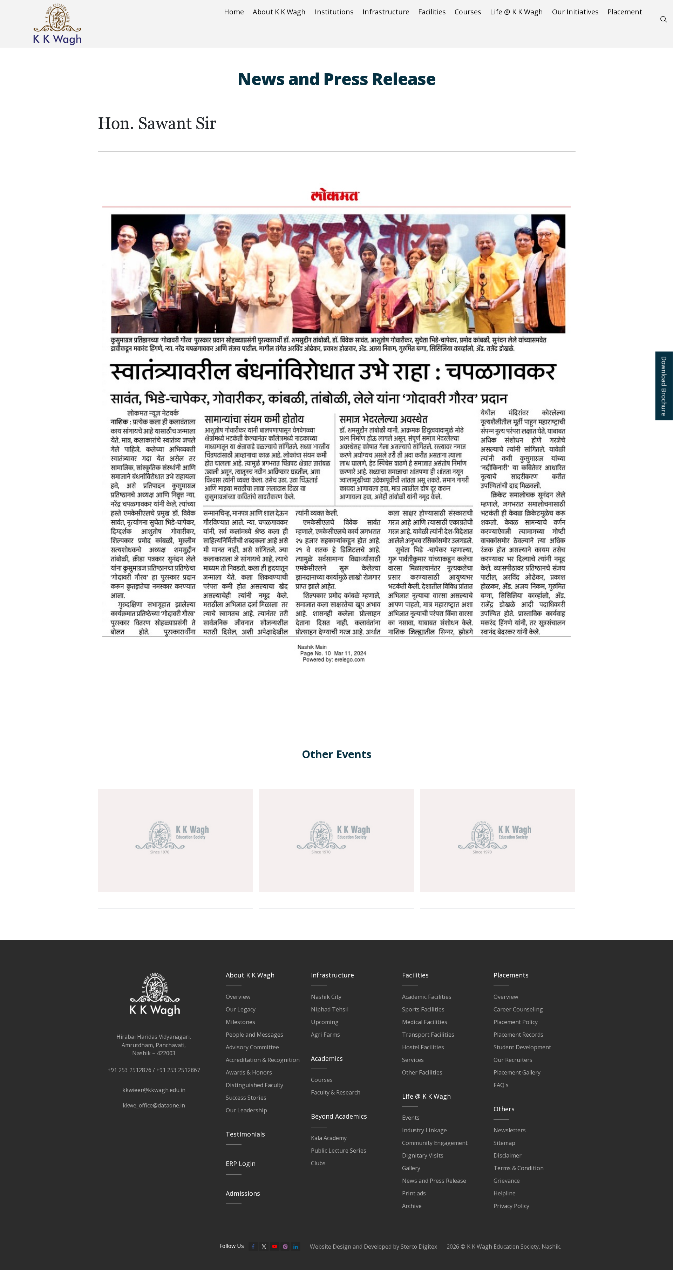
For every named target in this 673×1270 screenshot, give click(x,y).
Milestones (240, 1022)
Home (234, 11)
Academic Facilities (426, 997)
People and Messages (254, 1034)
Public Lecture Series (338, 1150)
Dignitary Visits (422, 1155)
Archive (412, 1206)
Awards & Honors (249, 1072)
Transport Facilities (428, 1034)
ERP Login (241, 1163)
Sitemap (504, 1143)
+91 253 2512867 (178, 1070)
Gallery (411, 1168)
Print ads (414, 1193)
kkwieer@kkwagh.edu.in (153, 1090)
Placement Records (518, 1034)
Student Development (522, 1047)
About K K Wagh (279, 11)
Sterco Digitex (419, 1246)
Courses (468, 11)
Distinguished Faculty (254, 1085)
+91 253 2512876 (129, 1070)
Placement (624, 11)
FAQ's (501, 1085)
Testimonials (245, 1134)
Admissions (243, 1193)
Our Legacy (241, 1009)
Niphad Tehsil (329, 1009)
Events (411, 1117)
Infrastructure (385, 11)
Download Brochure (664, 386)
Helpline (505, 1193)
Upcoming (325, 1022)
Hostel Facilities (423, 1047)
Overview (238, 997)
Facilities (432, 11)
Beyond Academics (339, 1116)
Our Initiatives (575, 11)
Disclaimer (508, 1155)
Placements (511, 975)
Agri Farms (325, 1034)
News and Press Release (434, 1181)
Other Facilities (422, 1072)
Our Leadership (246, 1110)
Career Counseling (518, 1009)
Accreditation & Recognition (263, 1060)
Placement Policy (516, 1022)
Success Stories (246, 1097)
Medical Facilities (424, 1022)
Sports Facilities (423, 1009)
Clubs (318, 1163)
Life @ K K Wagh (516, 11)
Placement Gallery (517, 1072)
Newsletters (510, 1130)
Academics (327, 1058)
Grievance (507, 1181)
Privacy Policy (511, 1206)
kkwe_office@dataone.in (154, 1105)
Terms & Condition (519, 1168)
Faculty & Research (335, 1092)
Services (413, 1060)
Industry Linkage (424, 1130)
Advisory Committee (252, 1047)
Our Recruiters (513, 1060)
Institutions (334, 11)
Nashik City (326, 997)
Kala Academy (329, 1138)
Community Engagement (435, 1143)
